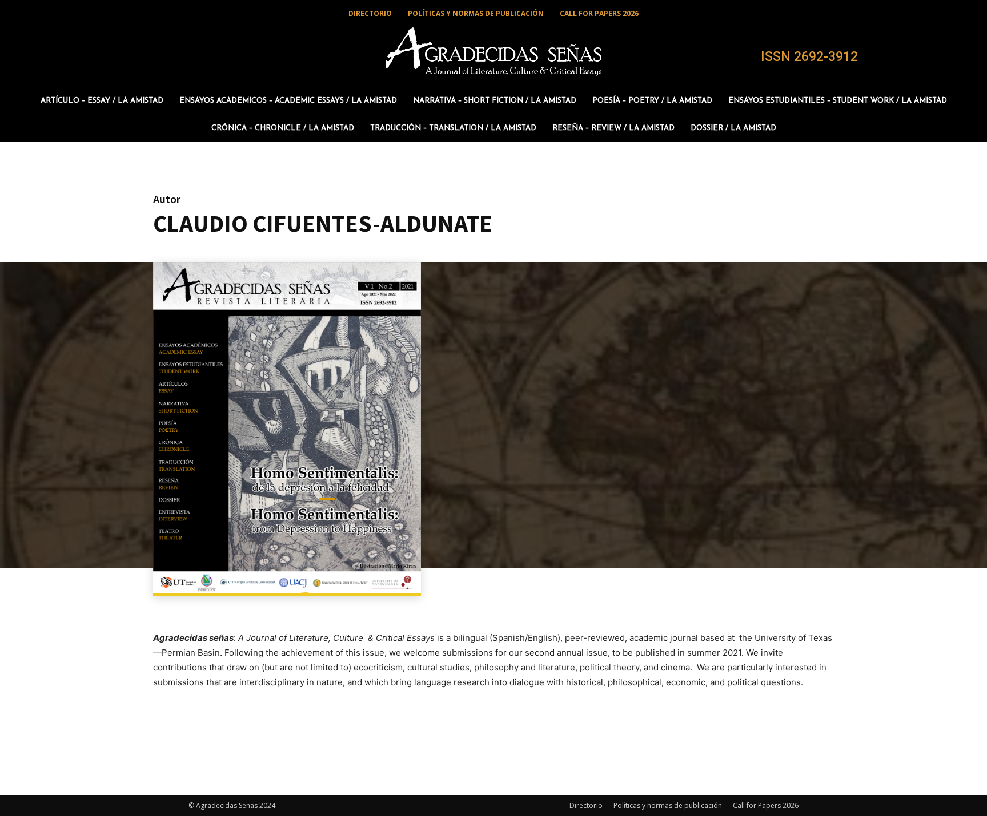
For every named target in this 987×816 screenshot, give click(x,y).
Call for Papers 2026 (766, 805)
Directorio (586, 805)
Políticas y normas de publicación (667, 805)
